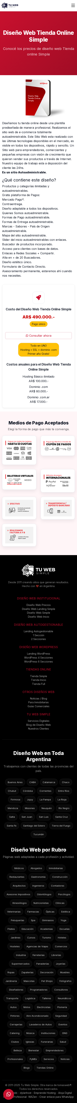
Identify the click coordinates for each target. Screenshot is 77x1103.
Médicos (19, 868)
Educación (27, 928)
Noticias (65, 1059)
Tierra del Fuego (61, 825)
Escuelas (65, 928)
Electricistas (43, 1007)
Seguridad (61, 1015)
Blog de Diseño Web (38, 724)
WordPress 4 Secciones (38, 657)
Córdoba (28, 790)
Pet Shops (47, 981)
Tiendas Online (45, 1067)
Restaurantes (16, 876)
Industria (21, 955)
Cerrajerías (16, 1024)
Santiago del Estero (34, 825)
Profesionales (15, 1059)
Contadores (57, 885)
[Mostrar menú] (73, 5)
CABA (32, 782)
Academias (46, 928)
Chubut (12, 790)
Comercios (61, 946)
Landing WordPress (38, 653)
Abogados (36, 868)
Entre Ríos (63, 790)
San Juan (27, 816)
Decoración (46, 972)
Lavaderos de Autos (40, 1024)
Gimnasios (48, 920)
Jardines (15, 937)
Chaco (65, 782)
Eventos (63, 1024)
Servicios (49, 1059)
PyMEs (33, 1059)
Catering (15, 1033)
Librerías (56, 955)
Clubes (15, 1041)
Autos (13, 1007)
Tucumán (38, 834)
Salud (63, 1041)
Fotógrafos (65, 981)
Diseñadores (16, 989)
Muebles (65, 972)
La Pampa (45, 799)
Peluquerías (17, 920)
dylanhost (25, 1092)
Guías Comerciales (38, 706)
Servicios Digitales (38, 720)
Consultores (61, 989)
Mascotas (29, 981)
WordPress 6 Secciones (38, 661)
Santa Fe (11, 825)
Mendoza (13, 808)
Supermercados (21, 963)
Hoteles (62, 937)
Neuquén (47, 808)
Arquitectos (19, 885)
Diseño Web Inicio (38, 616)
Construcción (60, 876)
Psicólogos (64, 894)
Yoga (63, 920)
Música (30, 1033)
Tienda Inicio (38, 679)
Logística (30, 998)
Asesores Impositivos (18, 894)
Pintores (15, 1015)
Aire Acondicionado (37, 1015)
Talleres (46, 998)
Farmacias (33, 911)
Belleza (18, 1050)
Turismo (46, 937)
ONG (64, 1033)
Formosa (15, 799)
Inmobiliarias (56, 868)
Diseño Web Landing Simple (38, 608)
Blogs (27, 1067)
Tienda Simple (38, 676)
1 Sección (38, 635)
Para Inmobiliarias (38, 702)
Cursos (31, 937)
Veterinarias (14, 911)
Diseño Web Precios (39, 604)
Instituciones (48, 1033)
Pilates (11, 928)
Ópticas (50, 911)
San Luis (44, 816)
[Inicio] (10, 5)
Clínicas (60, 903)
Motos (26, 1007)
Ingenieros (38, 885)
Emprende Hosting (45, 1092)
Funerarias (47, 1041)
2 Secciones (38, 639)
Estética (65, 911)
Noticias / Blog (38, 698)
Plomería (62, 1007)
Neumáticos (64, 998)
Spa (33, 920)
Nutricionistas (41, 903)
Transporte (12, 998)
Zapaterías (27, 972)
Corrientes (45, 790)
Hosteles (15, 946)
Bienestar (33, 1050)
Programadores (38, 989)
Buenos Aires (15, 782)
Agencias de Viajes (37, 946)
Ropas (11, 972)
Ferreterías (39, 955)
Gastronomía (38, 876)
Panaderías (42, 963)
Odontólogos (44, 894)
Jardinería (11, 981)
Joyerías (60, 963)
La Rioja (62, 799)
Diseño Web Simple (38, 612)
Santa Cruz (61, 816)
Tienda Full (38, 683)
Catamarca (49, 782)
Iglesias (30, 1041)
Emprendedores (55, 1050)
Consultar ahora (39, 335)
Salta (12, 816)
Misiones (30, 808)
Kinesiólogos (20, 903)
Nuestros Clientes (38, 728)
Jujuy (30, 799)
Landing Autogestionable (38, 631)
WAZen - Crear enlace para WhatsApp (51, 1096)
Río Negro (64, 808)
